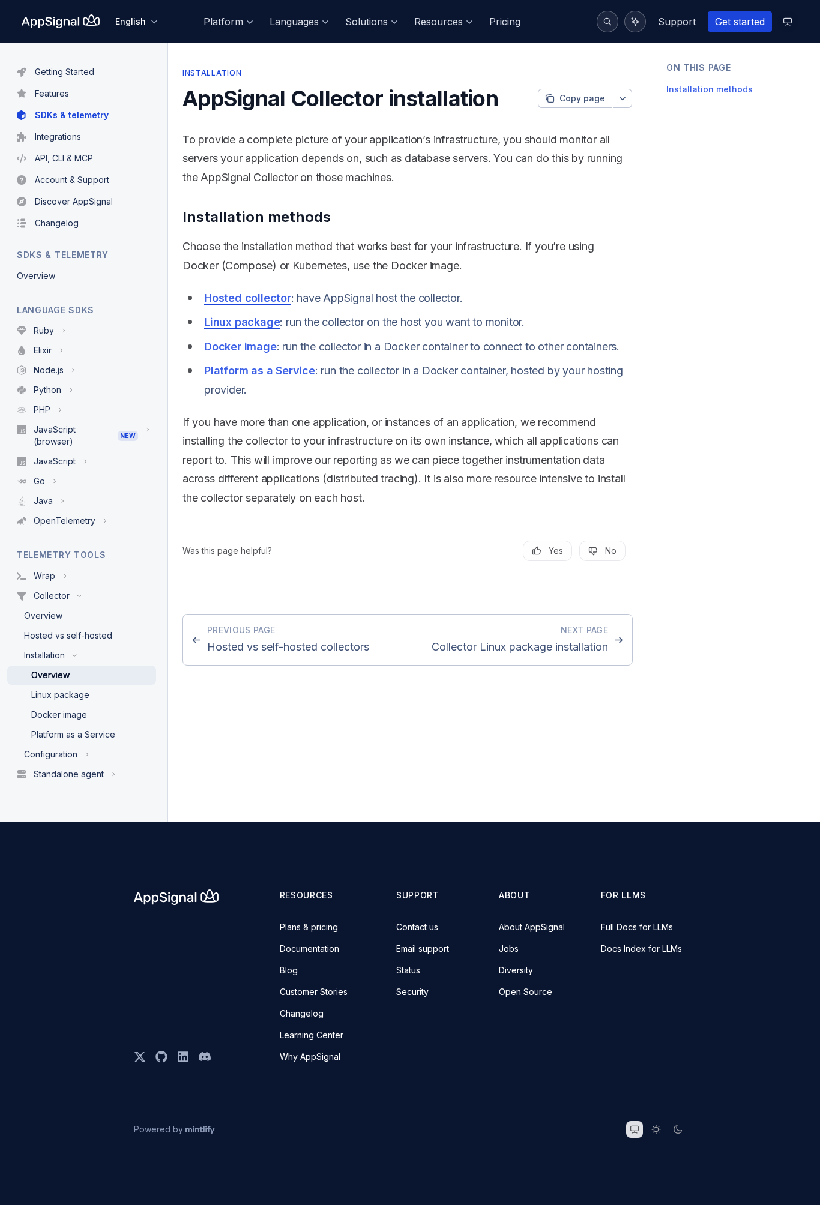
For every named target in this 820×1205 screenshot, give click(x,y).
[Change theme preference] (787, 21)
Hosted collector (247, 298)
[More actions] (622, 98)
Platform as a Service (259, 370)
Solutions (366, 22)
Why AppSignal (310, 1056)
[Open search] (607, 21)
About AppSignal (532, 927)
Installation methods (709, 90)
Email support (422, 948)
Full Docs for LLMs (637, 927)
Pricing (504, 22)
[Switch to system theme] (634, 1129)
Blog (289, 970)
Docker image (240, 346)
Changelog (302, 1013)
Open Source (525, 992)
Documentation (309, 948)
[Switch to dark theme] (677, 1129)
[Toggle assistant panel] (635, 21)
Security (412, 992)
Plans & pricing (309, 927)
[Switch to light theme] (656, 1129)
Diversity (516, 970)
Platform (223, 22)
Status (408, 970)
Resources (438, 22)
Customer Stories (314, 992)
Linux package (242, 322)
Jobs (509, 948)
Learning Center (311, 1035)
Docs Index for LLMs (641, 948)
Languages (294, 22)
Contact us (417, 927)
